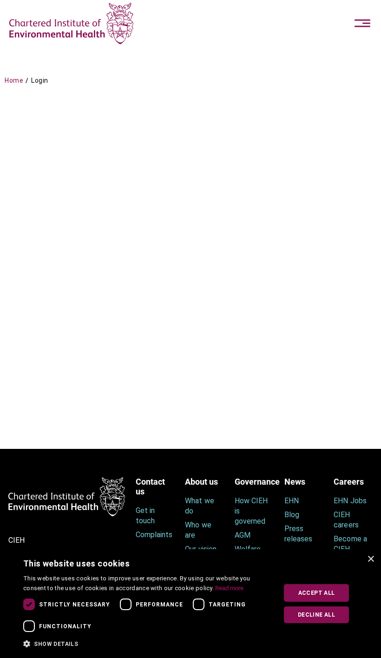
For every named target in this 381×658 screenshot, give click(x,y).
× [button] (370, 559)
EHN (291, 500)
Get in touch (145, 515)
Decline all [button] (316, 615)
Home (14, 80)
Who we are (198, 530)
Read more (229, 588)
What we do (199, 505)
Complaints (153, 534)
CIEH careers (346, 519)
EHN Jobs (350, 500)
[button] (147, 644)
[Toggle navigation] (362, 23)
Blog (291, 514)
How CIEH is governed (251, 511)
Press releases (298, 533)
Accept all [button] (316, 593)
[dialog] (190, 603)
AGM (242, 535)
